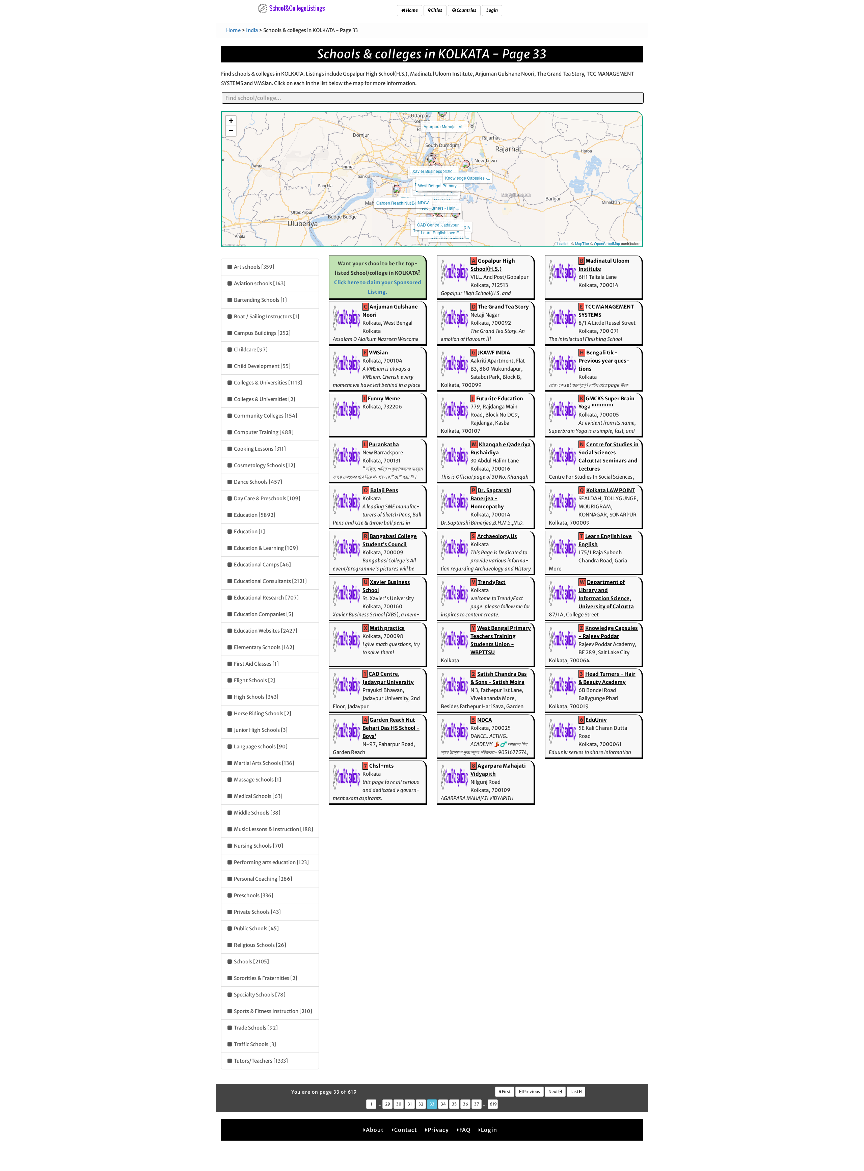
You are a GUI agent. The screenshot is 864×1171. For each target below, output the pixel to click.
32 (420, 1104)
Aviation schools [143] (259, 283)
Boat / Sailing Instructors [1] (266, 316)
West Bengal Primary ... (439, 185)
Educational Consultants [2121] (270, 581)
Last (574, 1091)
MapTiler (582, 243)
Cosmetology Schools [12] (264, 465)
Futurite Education (499, 398)
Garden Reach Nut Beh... (399, 203)
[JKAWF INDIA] (456, 214)
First (506, 1091)
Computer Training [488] (263, 432)
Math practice (387, 628)
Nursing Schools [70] (258, 846)
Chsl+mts (381, 766)
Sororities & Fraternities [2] (265, 978)
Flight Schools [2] (254, 680)
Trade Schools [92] (255, 1027)
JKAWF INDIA (494, 352)
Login (492, 10)
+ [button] (231, 120)
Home (411, 10)
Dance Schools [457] (257, 482)
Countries (466, 10)
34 (443, 1104)
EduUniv (596, 720)
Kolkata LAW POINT (610, 490)
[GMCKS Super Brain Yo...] (431, 159)
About (375, 1129)
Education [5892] (254, 515)
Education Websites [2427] (265, 631)
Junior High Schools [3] (260, 730)
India (252, 30)
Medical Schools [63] (257, 796)
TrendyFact (492, 582)
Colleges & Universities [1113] (267, 382)
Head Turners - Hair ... (438, 208)
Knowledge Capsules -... (467, 178)
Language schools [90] (260, 746)
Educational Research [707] (266, 597)
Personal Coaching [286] (262, 879)
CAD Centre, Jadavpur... (439, 225)
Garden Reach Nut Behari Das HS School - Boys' (391, 728)
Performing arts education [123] (271, 862)
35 (454, 1104)
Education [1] (249, 531)
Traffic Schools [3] (254, 1044)
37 (476, 1104)
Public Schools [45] (256, 928)
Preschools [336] (253, 895)
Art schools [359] (253, 267)
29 (387, 1104)
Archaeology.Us (497, 536)
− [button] (231, 131)
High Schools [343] (255, 697)
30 (398, 1104)
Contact (405, 1129)
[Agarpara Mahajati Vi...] (442, 113)
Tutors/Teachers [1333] (260, 1061)
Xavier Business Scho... (434, 171)
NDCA (424, 202)
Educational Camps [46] (262, 564)
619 (493, 1104)
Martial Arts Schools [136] (263, 763)
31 (410, 1104)
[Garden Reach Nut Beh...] (397, 189)
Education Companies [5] (263, 614)
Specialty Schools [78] (259, 994)
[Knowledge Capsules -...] (466, 164)
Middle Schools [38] (256, 812)
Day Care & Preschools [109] (266, 498)
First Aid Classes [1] (256, 664)
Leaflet (562, 243)
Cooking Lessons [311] (259, 449)
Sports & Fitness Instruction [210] (272, 1011)
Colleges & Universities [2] (264, 399)
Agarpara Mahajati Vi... (444, 126)
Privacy (438, 1129)
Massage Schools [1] (257, 779)
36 (465, 1104)
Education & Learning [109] (265, 548)
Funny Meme (384, 398)
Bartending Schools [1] (260, 300)
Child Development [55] (262, 366)
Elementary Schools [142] (263, 647)
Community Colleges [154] (265, 415)
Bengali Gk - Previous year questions (603, 360)
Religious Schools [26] (259, 945)
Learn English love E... (441, 232)
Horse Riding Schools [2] (262, 713)
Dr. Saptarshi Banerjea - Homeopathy (490, 498)
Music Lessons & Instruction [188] (273, 829)
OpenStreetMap (607, 243)
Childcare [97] (250, 349)
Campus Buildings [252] (262, 333)
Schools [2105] (251, 961)
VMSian (378, 352)
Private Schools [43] (257, 912)
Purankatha (384, 444)
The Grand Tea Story (503, 306)
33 (432, 1104)
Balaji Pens (384, 490)
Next (553, 1091)
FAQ (464, 1129)
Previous (531, 1091)
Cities (436, 10)
